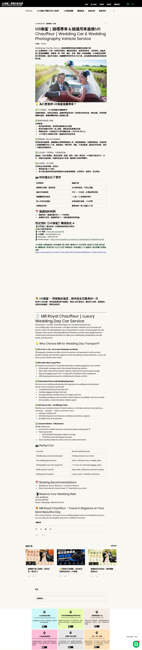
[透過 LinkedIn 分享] (46, 529)
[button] (114, 11)
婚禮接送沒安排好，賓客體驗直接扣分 (102, 570)
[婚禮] (40, 557)
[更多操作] (105, 23)
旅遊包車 (91, 11)
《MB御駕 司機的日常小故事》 (48, 11)
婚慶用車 (38, 522)
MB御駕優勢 (68, 11)
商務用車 (102, 11)
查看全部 (113, 546)
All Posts (29, 11)
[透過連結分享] (50, 529)
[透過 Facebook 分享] (36, 529)
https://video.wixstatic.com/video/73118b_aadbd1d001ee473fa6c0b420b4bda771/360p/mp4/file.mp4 (70, 252)
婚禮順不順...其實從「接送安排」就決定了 (39, 570)
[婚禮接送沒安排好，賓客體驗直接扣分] (102, 557)
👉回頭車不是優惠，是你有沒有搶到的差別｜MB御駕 (70, 570)
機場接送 (80, 11)
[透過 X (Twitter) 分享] (41, 529)
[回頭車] (71, 557)
